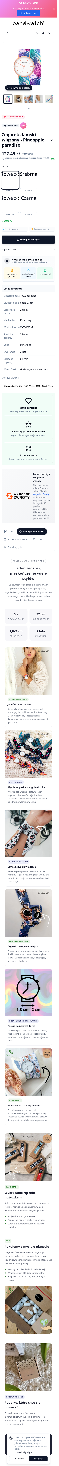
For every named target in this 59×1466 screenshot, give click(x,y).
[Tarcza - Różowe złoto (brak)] (10, 180)
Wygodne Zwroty (41, 494)
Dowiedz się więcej (23, 1452)
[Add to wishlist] (51, 139)
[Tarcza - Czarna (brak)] (28, 204)
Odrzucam (19, 1458)
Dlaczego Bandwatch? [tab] (34, 531)
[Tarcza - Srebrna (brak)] (28, 180)
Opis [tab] (11, 531)
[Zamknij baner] (54, 8)
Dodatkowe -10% (28, 13)
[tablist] (28, 539)
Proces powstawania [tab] (17, 539)
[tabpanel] (28, 1004)
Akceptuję (38, 1458)
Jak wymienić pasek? (20, 87)
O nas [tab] (39, 539)
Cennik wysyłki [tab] (15, 547)
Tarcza (5, 166)
